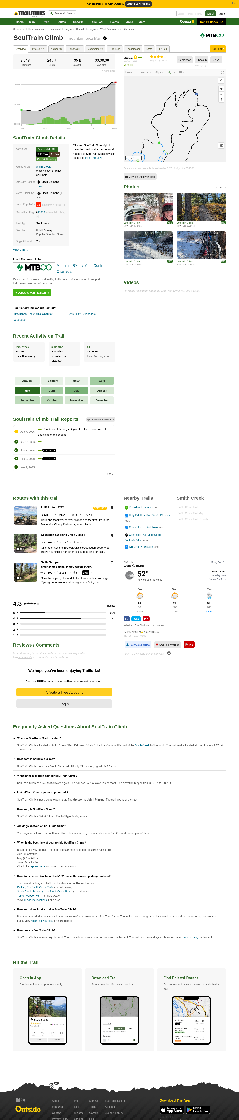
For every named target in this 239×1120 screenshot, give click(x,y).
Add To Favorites (168, 645)
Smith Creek (43, 166)
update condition (100, 419)
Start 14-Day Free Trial (138, 3)
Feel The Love (93, 158)
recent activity (190, 937)
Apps (129, 22)
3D (221, 145)
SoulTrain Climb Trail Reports (45, 419)
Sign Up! (94, 1100)
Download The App (175, 1100)
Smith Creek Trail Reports (193, 519)
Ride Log (97, 22)
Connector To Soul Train (143, 527)
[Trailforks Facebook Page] (18, 1100)
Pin (146, 619)
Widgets (78, 1113)
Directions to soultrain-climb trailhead (144, 168)
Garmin (93, 1113)
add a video (192, 290)
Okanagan (20, 320)
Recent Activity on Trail (38, 335)
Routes (61, 22)
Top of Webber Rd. (28, 895)
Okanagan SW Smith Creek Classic (63, 535)
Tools (92, 1106)
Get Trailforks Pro (211, 22)
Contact (56, 1113)
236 (22, 548)
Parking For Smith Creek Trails (35, 887)
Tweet (136, 619)
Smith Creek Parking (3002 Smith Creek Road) (44, 891)
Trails (45, 22)
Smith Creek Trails (188, 507)
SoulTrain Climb (132, 222)
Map (32, 22)
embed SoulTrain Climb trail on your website (144, 625)
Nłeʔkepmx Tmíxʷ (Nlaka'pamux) (33, 314)
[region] (175, 115)
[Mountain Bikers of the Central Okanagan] (212, 37)
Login (64, 703)
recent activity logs (42, 920)
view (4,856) (200, 65)
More (142, 22)
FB (126, 619)
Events (114, 22)
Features (57, 1106)
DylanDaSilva (134, 632)
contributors (152, 632)
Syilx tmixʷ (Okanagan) (82, 314)
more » (111, 473)
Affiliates (110, 1106)
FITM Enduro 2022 (52, 507)
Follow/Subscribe (139, 645)
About (55, 1100)
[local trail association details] (34, 271)
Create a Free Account (64, 692)
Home (20, 22)
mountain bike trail (84, 38)
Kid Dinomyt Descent (141, 546)
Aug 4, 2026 (131, 60)
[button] (47, 1009)
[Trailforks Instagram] (23, 1100)
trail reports (25, 657)
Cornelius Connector (141, 507)
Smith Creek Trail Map (191, 513)
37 (21, 577)
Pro (76, 1100)
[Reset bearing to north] (221, 99)
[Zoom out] (221, 94)
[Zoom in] (221, 88)
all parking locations (35, 900)
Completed (184, 60)
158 (22, 521)
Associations (115, 1100)
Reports (78, 22)
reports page (37, 866)
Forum (114, 1113)
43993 (41, 212)
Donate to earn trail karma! (33, 292)
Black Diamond (48, 184)
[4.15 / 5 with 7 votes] (158, 56)
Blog (76, 1106)
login (222, 14)
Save (216, 60)
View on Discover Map (141, 177)
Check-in (201, 60)
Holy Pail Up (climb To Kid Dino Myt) (150, 515)
